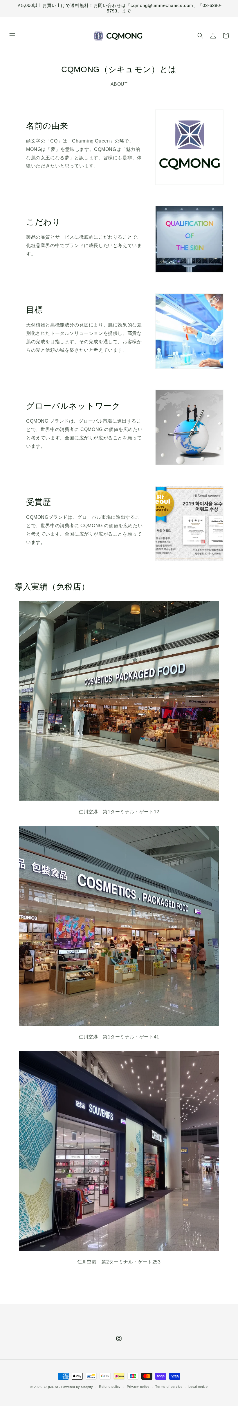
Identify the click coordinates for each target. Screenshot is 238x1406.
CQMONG (52, 1387)
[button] (12, 35)
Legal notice (198, 1386)
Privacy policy (138, 1386)
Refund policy (110, 1386)
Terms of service (168, 1386)
